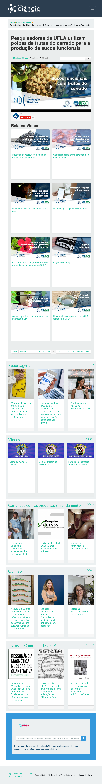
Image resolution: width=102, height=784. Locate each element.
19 (73, 351)
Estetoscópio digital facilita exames (70, 208)
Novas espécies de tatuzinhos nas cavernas (29, 210)
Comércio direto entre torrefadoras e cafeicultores (71, 156)
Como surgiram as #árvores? (48, 463)
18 (68, 351)
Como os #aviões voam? (18, 463)
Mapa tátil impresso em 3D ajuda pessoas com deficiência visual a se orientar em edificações (21, 409)
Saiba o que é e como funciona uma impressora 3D (30, 317)
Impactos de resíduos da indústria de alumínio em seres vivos (29, 156)
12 (39, 351)
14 (49, 351)
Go (88, 58)
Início (15, 351)
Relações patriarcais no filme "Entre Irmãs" (80, 611)
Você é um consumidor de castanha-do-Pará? (80, 545)
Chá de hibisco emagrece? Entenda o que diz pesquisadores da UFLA (30, 263)
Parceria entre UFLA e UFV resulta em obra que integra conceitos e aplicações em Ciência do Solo (51, 690)
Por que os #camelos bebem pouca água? (78, 463)
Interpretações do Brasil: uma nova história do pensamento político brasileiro (79, 689)
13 (44, 351)
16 (59, 351)
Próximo (80, 351)
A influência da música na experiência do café (80, 405)
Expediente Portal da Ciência (20, 774)
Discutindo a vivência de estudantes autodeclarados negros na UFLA (19, 548)
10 (29, 351)
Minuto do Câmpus (20, 58)
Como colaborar (15, 776)
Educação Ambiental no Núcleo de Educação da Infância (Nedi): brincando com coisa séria (49, 617)
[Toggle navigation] (92, 8)
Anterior (23, 351)
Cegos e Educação (62, 262)
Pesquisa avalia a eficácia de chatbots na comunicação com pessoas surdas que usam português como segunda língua (51, 412)
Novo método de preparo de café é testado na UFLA (70, 317)
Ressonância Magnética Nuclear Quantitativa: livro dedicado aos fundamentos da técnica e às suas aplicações (21, 691)
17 (63, 351)
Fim (87, 351)
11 (34, 351)
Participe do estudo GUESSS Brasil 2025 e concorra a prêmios (51, 547)
